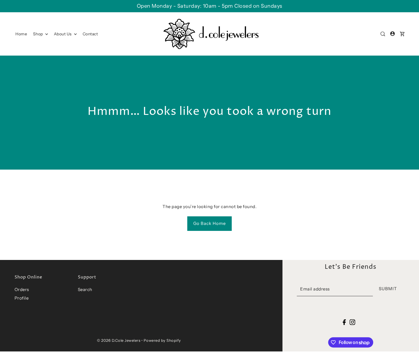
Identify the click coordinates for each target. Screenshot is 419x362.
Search (85, 289)
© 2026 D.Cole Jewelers (118, 340)
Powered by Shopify (162, 340)
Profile (22, 298)
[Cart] (402, 34)
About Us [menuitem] (63, 33)
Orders (22, 289)
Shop (38, 33)
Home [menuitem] (21, 33)
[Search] (383, 34)
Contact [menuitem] (90, 33)
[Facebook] (344, 322)
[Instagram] (352, 322)
